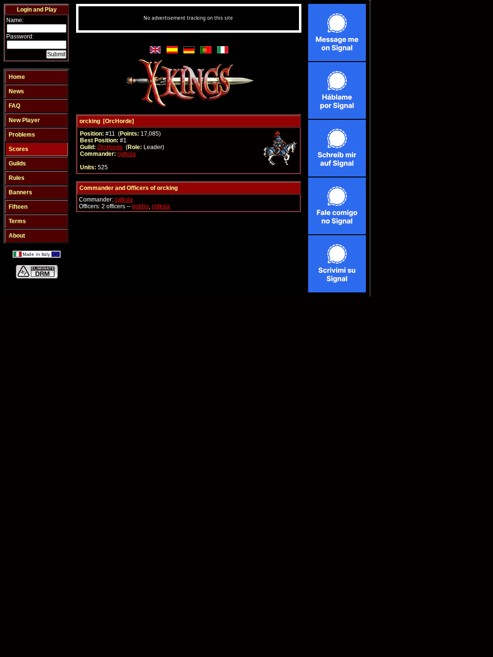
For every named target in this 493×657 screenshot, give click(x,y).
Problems (22, 134)
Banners (20, 192)
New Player (24, 120)
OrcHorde (110, 147)
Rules (17, 178)
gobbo (140, 206)
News (16, 91)
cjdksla (126, 154)
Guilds (17, 163)
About (17, 235)
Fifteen (18, 206)
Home (17, 77)
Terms (17, 221)
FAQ (14, 105)
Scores (18, 149)
